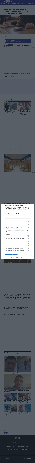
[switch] (28, 221)
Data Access (17, 257)
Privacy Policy (22, 257)
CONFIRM (11, 254)
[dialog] (17, 231)
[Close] (32, 205)
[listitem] (17, 234)
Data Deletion (13, 257)
